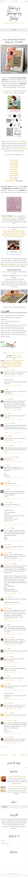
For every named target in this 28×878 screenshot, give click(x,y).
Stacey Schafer (10, 181)
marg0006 (6, 596)
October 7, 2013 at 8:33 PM (12, 524)
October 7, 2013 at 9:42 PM (12, 548)
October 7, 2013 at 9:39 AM (12, 410)
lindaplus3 (6, 502)
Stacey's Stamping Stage (14, 13)
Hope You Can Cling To (11, 218)
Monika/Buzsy (7, 637)
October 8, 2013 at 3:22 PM (12, 662)
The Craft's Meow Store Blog (18, 149)
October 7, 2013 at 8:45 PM (12, 541)
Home (14, 755)
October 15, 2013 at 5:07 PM (13, 743)
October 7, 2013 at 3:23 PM (12, 461)
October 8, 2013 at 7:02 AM (12, 633)
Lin (5, 389)
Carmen (6, 683)
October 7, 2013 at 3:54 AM (12, 376)
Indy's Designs (8, 528)
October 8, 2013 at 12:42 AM (13, 604)
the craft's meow (11, 365)
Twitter (14, 352)
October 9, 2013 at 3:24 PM (12, 709)
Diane (5, 413)
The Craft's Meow (20, 141)
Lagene (6, 544)
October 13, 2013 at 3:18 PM (13, 733)
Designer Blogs (18, 873)
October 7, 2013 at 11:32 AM (13, 432)
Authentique (8, 360)
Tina (5, 465)
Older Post (24, 755)
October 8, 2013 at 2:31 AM (12, 621)
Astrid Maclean (8, 370)
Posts (4, 840)
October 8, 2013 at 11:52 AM (13, 653)
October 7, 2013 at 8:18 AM (12, 395)
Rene (5, 489)
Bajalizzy (6, 436)
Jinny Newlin (7, 399)
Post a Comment (5, 746)
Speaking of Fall (9, 91)
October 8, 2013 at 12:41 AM (13, 593)
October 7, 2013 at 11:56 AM (13, 442)
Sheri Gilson (7, 656)
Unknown (6, 552)
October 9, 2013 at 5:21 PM (12, 717)
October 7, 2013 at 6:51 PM (12, 485)
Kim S (5, 648)
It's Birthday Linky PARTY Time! (17, 786)
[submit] (26, 767)
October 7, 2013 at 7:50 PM (12, 506)
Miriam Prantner (8, 666)
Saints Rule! (7, 445)
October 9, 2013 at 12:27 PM (13, 699)
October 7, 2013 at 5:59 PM (12, 477)
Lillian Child (7, 703)
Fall (8, 362)
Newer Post (4, 755)
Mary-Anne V (7, 712)
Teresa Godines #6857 (10, 457)
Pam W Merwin (8, 423)
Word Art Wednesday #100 (15, 236)
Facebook (9, 352)
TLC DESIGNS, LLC (9, 720)
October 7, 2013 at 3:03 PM (12, 453)
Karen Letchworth (8, 563)
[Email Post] (14, 358)
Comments (5, 843)
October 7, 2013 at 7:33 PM (12, 498)
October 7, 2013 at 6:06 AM (12, 385)
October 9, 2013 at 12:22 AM (13, 690)
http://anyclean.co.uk (9, 618)
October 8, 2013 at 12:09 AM (13, 560)
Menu (14, 30)
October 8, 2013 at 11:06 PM (13, 680)
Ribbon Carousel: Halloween (12, 233)
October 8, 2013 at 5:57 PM (12, 672)
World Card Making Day (14, 366)
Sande (5, 624)
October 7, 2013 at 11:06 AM (13, 419)
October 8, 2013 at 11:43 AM (13, 645)
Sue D (5, 481)
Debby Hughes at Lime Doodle (15, 264)
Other (23, 352)
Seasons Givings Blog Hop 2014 (17, 776)
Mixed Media (13, 362)
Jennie (5, 676)
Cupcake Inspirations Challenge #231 (13, 231)
